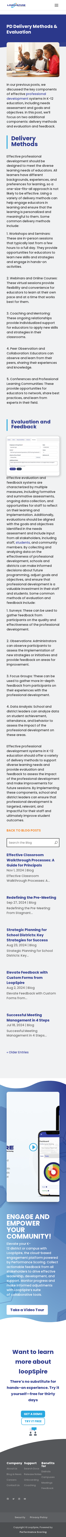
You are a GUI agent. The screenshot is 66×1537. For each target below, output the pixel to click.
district (15, 1248)
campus (32, 1248)
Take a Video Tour (27, 1309)
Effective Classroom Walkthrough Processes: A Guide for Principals (30, 860)
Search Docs (31, 1468)
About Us (12, 1468)
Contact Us (13, 1485)
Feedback (47, 1488)
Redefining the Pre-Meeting (31, 897)
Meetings (46, 1482)
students (23, 542)
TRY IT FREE (33, 1421)
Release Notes (32, 1474)
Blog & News (14, 1474)
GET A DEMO (33, 1414)
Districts (46, 1471)
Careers (11, 1480)
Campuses (48, 1477)
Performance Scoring (28, 1262)
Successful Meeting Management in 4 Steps (28, 1018)
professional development (26, 96)
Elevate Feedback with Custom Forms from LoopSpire (27, 977)
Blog (30, 870)
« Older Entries (18, 1052)
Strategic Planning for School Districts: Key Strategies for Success (27, 935)
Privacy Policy (38, 1517)
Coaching (30, 1485)
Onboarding (31, 1480)
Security (20, 1517)
